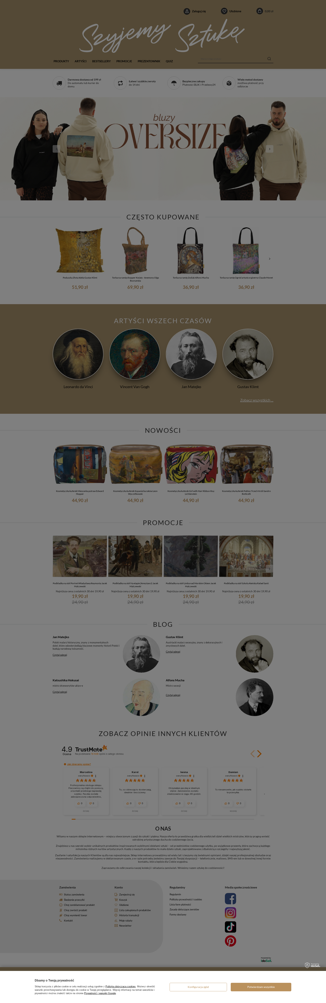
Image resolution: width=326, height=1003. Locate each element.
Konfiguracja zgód (198, 986)
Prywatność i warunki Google (100, 993)
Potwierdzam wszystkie (261, 986)
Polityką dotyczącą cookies (120, 986)
